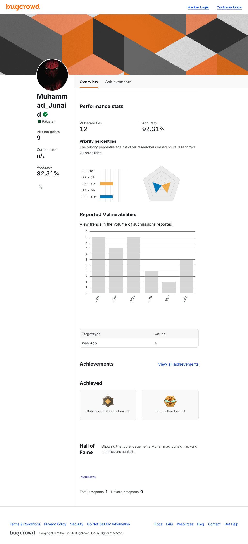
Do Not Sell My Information (108, 524)
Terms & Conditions (25, 524)
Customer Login (229, 7)
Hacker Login (198, 7)
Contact (214, 524)
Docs (158, 524)
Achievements (118, 81)
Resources (185, 524)
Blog (200, 524)
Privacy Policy (55, 524)
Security (76, 524)
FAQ (169, 524)
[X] (41, 187)
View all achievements (178, 364)
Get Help (231, 524)
